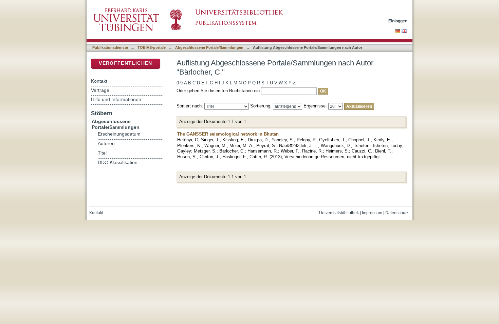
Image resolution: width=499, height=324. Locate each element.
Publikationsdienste (110, 47)
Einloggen (397, 21)
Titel (102, 153)
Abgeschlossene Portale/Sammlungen (209, 47)
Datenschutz (396, 212)
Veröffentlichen (125, 63)
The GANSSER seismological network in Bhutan (228, 134)
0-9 (180, 82)
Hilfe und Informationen (116, 99)
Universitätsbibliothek (339, 212)
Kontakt (99, 81)
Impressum (372, 212)
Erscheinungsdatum (119, 134)
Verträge (100, 90)
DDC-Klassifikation (117, 162)
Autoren (106, 143)
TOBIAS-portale (151, 47)
